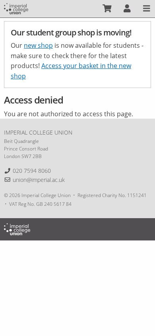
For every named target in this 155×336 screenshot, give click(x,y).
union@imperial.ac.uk (39, 180)
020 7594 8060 (32, 170)
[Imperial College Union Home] (16, 8)
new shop (38, 45)
